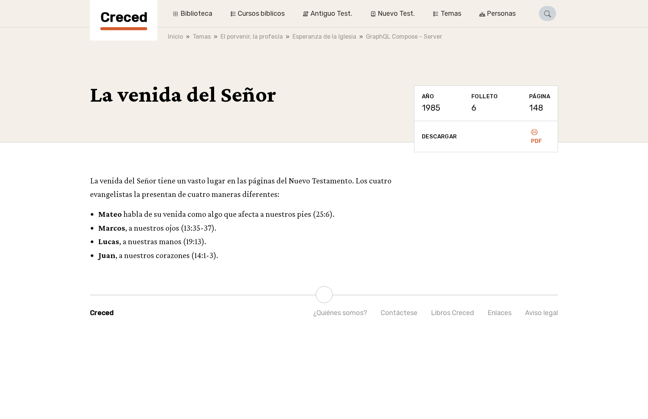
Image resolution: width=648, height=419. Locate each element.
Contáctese (399, 313)
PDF (536, 141)
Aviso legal (541, 313)
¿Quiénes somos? (340, 313)
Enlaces (500, 313)
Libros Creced (452, 313)
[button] (547, 13)
